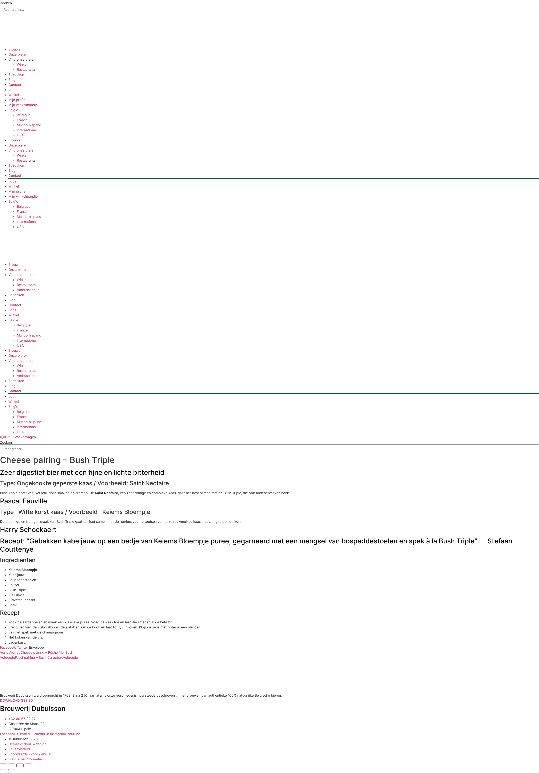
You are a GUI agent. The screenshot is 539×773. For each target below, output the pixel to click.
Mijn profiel (17, 100)
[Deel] (20, 765)
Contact (14, 84)
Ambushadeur (28, 290)
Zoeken (6, 3)
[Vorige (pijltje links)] (3, 771)
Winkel (22, 64)
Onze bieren (18, 54)
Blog (12, 79)
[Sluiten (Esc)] (28, 765)
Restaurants (26, 69)
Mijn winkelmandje (23, 105)
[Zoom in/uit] (3, 765)
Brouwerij (15, 49)
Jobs (12, 90)
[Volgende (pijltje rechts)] (11, 771)
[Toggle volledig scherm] (11, 765)
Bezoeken (16, 74)
